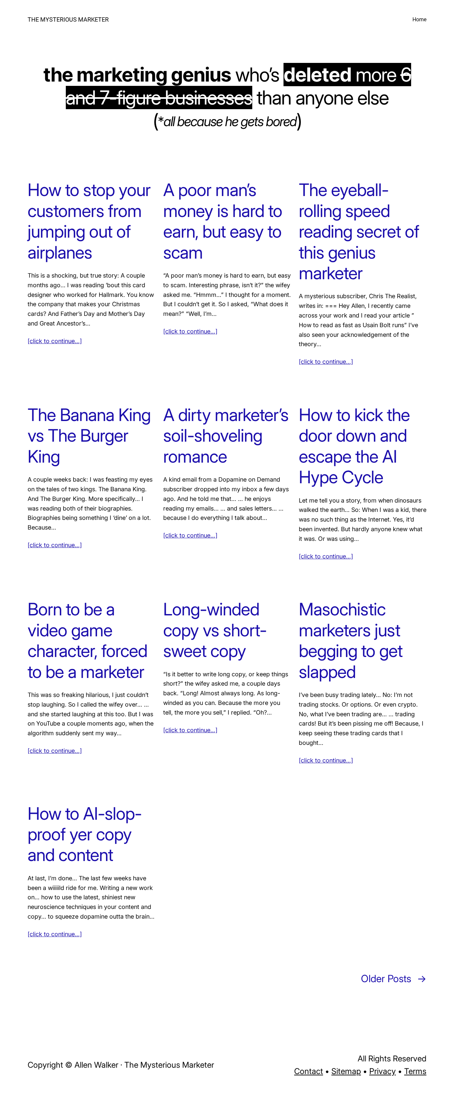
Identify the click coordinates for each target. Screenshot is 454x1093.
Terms (415, 1071)
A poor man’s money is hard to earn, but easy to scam (222, 221)
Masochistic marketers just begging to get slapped (350, 640)
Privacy (382, 1071)
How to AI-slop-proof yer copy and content (85, 834)
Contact (308, 1071)
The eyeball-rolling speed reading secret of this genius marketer (359, 232)
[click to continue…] (55, 340)
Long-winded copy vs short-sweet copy (215, 630)
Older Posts (393, 978)
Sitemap (346, 1071)
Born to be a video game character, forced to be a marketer (87, 640)
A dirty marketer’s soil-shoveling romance (225, 436)
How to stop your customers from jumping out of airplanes (89, 221)
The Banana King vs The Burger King (89, 436)
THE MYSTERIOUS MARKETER (68, 19)
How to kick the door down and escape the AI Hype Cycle (354, 446)
